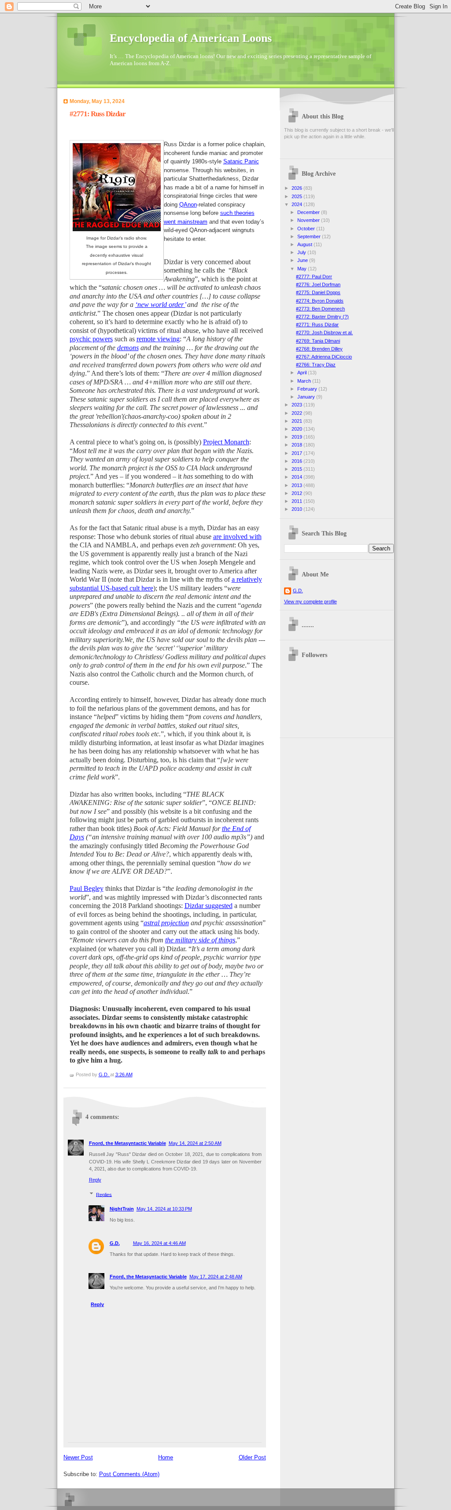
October (306, 228)
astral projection (166, 923)
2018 (297, 444)
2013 (297, 485)
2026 (297, 188)
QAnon (188, 204)
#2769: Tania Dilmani (318, 340)
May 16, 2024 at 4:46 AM (159, 1243)
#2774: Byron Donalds (320, 300)
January (306, 396)
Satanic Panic (241, 161)
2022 (297, 413)
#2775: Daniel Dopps (318, 292)
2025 (297, 196)
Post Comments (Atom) (129, 1474)
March (304, 381)
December (309, 212)
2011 (297, 501)
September (309, 236)
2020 (297, 429)
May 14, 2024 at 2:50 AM (195, 1143)
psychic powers (91, 339)
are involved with (237, 536)
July (302, 252)
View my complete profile (310, 601)
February (307, 388)
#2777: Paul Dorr (314, 276)
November (309, 220)
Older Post (252, 1457)
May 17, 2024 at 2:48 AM (215, 1276)
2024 (297, 204)
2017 (297, 453)
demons (128, 347)
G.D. (115, 1243)
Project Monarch (226, 442)
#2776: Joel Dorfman (318, 284)
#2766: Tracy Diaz (316, 364)
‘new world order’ (160, 304)
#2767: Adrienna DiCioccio (324, 356)
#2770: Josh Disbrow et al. (324, 332)
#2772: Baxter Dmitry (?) (322, 316)
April (302, 372)
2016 (297, 461)
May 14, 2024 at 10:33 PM (164, 1208)
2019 (297, 436)
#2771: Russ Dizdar (317, 324)
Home (165, 1457)
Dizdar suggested (209, 905)
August (305, 244)
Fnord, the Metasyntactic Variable (127, 1143)
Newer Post (78, 1457)
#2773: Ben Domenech (320, 308)
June (303, 260)
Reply (95, 1179)
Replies (104, 1194)
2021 (297, 421)
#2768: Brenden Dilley (319, 348)
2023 (297, 404)
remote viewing (158, 339)
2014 (297, 477)
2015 (297, 469)
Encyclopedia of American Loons (191, 38)
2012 (297, 493)
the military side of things (200, 940)
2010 (297, 509)
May (302, 268)
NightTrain (122, 1208)
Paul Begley (87, 888)
